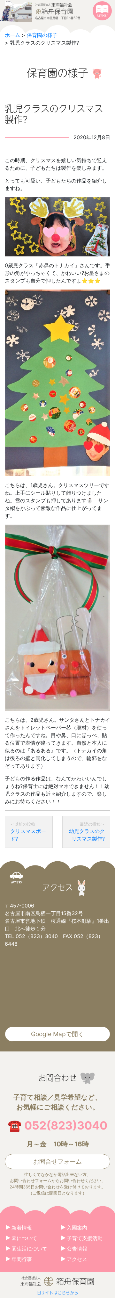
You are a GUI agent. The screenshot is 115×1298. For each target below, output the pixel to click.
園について (24, 1238)
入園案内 (77, 1227)
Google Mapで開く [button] (57, 1034)
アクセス (77, 1259)
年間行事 (22, 1259)
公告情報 (77, 1248)
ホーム (12, 35)
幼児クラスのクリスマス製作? (87, 835)
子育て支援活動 (85, 1238)
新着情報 (22, 1227)
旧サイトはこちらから (57, 1292)
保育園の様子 (42, 35)
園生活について (29, 1248)
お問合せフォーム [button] (57, 1161)
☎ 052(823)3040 (57, 1125)
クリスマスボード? (28, 835)
